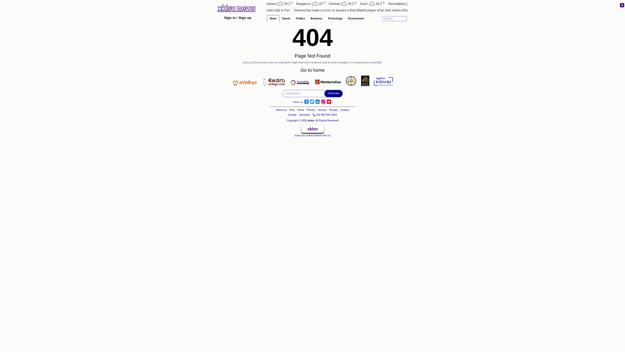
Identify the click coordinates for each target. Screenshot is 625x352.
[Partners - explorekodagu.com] (383, 80)
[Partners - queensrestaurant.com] (352, 80)
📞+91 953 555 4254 (325, 114)
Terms (300, 110)
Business (316, 18)
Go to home (312, 70)
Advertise (304, 114)
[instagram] (323, 102)
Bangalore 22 (298, 3)
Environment (356, 18)
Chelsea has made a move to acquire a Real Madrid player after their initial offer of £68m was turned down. (357, 10)
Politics (300, 18)
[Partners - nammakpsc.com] (300, 80)
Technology (335, 18)
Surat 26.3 (359, 3)
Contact (344, 110)
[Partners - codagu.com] (274, 80)
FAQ (291, 110)
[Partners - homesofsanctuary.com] (366, 80)
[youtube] (329, 102)
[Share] (622, 5)
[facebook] (306, 102)
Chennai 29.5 (330, 3)
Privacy (311, 110)
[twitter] (312, 102)
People (333, 110)
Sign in (230, 18)
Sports (286, 18)
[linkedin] (317, 102)
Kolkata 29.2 (266, 3)
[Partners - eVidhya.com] (245, 80)
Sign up (245, 18)
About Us (281, 110)
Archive (322, 110)
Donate (292, 114)
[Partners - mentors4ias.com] (329, 80)
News (273, 18)
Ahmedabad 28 (391, 3)
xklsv (312, 128)
